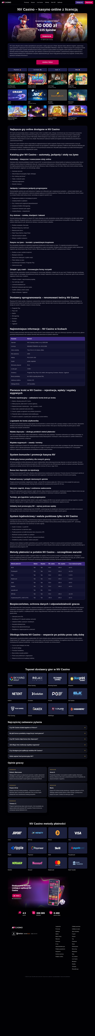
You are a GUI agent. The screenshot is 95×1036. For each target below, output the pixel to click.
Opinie (57, 933)
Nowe (73, 944)
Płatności (58, 939)
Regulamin (58, 951)
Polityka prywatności (60, 949)
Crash (57, 69)
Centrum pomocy (60, 954)
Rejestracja (89, 2)
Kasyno (33, 2)
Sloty (77, 69)
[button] (47, 727)
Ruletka (74, 964)
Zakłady (47, 2)
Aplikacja (60, 2)
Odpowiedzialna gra (60, 946)
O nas (57, 944)
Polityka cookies (59, 956)
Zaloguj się (79, 2)
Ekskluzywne (75, 946)
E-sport (73, 933)
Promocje (26, 2)
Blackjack (74, 961)
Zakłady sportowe (76, 926)
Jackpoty (74, 966)
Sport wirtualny (75, 931)
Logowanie (58, 926)
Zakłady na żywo (76, 929)
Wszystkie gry (75, 969)
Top (73, 939)
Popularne (17, 69)
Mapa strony (58, 936)
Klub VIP (53, 2)
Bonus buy (74, 949)
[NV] (6, 2)
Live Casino (40, 2)
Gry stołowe (75, 956)
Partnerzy (58, 941)
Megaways (74, 951)
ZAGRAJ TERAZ (47, 62)
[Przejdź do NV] (47, 27)
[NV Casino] (17, 927)
